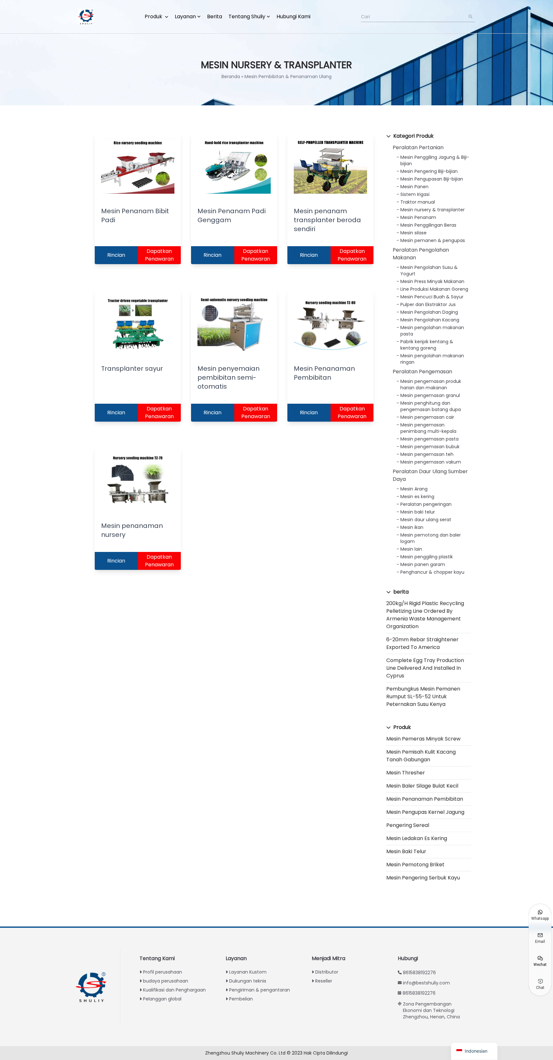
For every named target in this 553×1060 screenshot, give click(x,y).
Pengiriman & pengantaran (259, 990)
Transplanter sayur (132, 368)
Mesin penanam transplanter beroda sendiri (327, 219)
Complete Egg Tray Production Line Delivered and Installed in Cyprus (425, 668)
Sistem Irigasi (414, 194)
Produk (154, 16)
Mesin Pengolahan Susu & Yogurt (429, 270)
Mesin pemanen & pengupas (432, 240)
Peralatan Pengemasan (422, 371)
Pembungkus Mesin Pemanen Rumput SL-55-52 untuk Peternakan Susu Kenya (423, 696)
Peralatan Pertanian (418, 147)
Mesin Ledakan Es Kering (416, 838)
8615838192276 (419, 972)
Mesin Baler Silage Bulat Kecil (422, 785)
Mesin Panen (414, 186)
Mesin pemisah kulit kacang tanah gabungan (421, 755)
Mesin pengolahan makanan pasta (432, 330)
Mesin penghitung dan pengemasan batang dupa (430, 406)
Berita (214, 16)
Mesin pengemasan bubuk (430, 446)
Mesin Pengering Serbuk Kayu (423, 877)
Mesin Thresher (405, 772)
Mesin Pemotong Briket (415, 864)
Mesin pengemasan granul (430, 395)
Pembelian (241, 999)
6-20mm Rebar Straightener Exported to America (422, 643)
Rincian (116, 255)
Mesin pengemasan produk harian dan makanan (430, 384)
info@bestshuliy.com (426, 983)
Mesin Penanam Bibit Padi (135, 215)
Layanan (185, 16)
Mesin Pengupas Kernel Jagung (425, 812)
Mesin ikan (411, 527)
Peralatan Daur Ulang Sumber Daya (430, 475)
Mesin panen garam (422, 564)
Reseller (323, 981)
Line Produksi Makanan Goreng (434, 289)
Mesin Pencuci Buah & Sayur (431, 297)
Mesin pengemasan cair (427, 417)
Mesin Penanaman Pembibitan (424, 799)
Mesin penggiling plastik (426, 557)
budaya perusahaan (165, 981)
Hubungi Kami (293, 16)
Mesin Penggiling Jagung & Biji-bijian (434, 160)
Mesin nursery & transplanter (432, 209)
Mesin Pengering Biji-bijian (429, 171)
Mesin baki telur (417, 512)
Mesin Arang (414, 489)
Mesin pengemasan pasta (429, 439)
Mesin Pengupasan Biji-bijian (431, 179)
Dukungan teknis (247, 981)
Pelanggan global (162, 999)
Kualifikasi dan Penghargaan (174, 990)
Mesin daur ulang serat (425, 519)
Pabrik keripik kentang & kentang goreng (426, 344)
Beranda (230, 76)
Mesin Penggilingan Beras (428, 225)
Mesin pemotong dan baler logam (430, 538)
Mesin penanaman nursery (132, 530)
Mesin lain (411, 549)
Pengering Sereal (407, 825)
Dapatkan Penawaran (159, 255)
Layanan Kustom (248, 972)
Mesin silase (413, 233)
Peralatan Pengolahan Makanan (421, 253)
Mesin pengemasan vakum (430, 462)
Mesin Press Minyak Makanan (432, 281)
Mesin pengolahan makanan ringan (432, 358)
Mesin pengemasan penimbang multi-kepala (428, 428)
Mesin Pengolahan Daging (429, 312)
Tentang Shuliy (246, 16)
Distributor (326, 972)
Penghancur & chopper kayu (432, 572)
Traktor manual (417, 202)
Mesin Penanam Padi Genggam (231, 215)
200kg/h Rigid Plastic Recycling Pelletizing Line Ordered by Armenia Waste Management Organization (425, 615)
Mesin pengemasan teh (426, 454)
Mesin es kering (417, 496)
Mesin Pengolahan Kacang (429, 320)
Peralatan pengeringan (426, 504)
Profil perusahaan (162, 972)
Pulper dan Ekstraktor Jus (428, 304)
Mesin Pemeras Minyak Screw (423, 738)
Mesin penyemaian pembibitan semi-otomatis (228, 377)
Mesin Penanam (418, 217)
